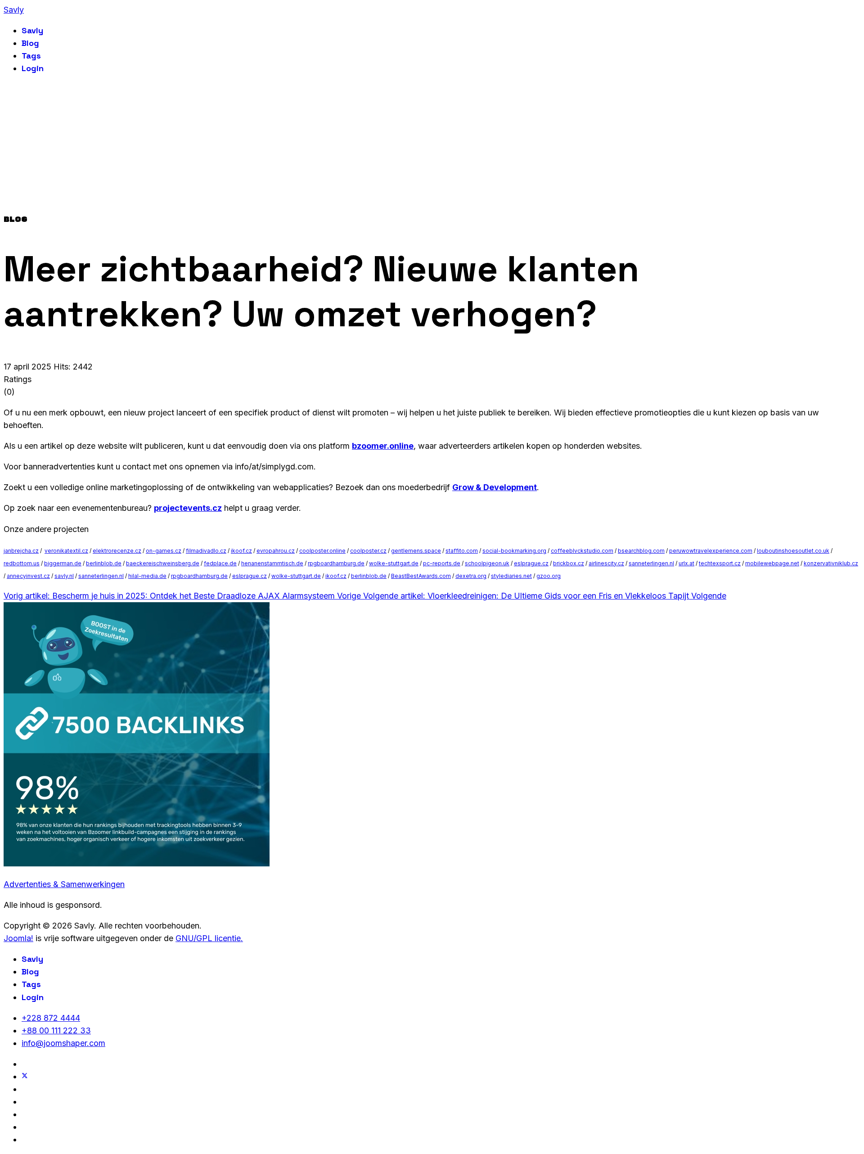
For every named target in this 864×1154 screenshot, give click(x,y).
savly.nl (64, 575)
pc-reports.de (441, 563)
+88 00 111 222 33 (56, 1030)
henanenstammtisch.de (272, 563)
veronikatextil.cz (66, 550)
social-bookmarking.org (514, 550)
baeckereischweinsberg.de (162, 563)
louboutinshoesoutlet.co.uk (793, 550)
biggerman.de (62, 563)
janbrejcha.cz (21, 550)
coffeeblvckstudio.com (582, 550)
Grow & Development (494, 487)
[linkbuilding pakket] (137, 863)
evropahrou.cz (275, 550)
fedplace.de (220, 563)
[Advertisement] (432, 146)
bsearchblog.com (641, 550)
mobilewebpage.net (772, 563)
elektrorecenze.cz (117, 550)
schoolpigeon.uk (487, 563)
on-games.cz (163, 550)
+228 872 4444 (51, 1018)
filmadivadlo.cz (206, 550)
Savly (14, 9)
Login (33, 68)
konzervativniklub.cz (831, 563)
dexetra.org (470, 575)
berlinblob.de (104, 563)
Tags (31, 55)
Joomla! (18, 938)
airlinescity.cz (606, 563)
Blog (30, 43)
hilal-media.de (147, 575)
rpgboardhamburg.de (336, 563)
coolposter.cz (368, 550)
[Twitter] (25, 1076)
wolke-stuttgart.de (393, 563)
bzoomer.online (383, 446)
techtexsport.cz (720, 563)
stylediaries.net (511, 575)
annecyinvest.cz (28, 575)
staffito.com (462, 550)
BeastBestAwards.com (421, 575)
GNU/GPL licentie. (209, 938)
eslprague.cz (531, 563)
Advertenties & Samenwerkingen (64, 884)
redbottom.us (22, 563)
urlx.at (686, 563)
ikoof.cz (241, 550)
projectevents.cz (188, 508)
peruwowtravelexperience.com (710, 550)
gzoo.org (548, 575)
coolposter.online (322, 550)
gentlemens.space (416, 550)
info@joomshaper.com (63, 1043)
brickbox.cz (568, 563)
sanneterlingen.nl (651, 563)
